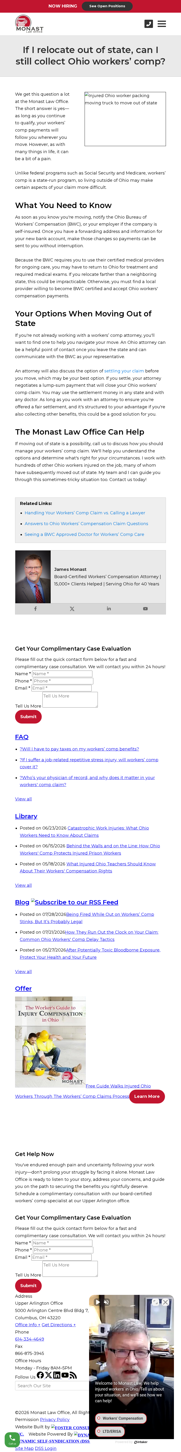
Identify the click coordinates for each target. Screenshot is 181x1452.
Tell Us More (28, 706)
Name (23, 673)
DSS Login (46, 1448)
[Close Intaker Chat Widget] (165, 1302)
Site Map (24, 1448)
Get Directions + (59, 1324)
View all (23, 799)
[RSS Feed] (73, 1377)
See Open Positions (107, 6)
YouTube (145, 608)
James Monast (70, 569)
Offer (23, 988)
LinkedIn (108, 608)
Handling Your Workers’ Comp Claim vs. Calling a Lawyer (85, 513)
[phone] (148, 24)
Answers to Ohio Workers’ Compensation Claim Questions (86, 523)
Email (22, 688)
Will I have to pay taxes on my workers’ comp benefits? (79, 749)
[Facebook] (41, 1377)
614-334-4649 (29, 1339)
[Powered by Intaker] (141, 1442)
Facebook (35, 608)
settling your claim (124, 371)
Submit (28, 716)
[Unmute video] (97, 1302)
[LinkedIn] (57, 1377)
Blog (22, 902)
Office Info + (28, 1324)
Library (26, 816)
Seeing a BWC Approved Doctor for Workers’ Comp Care (84, 534)
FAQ (22, 737)
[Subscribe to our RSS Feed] (74, 902)
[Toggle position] (155, 1302)
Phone (23, 681)
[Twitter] (49, 1377)
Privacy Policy (55, 1419)
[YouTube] (66, 1377)
